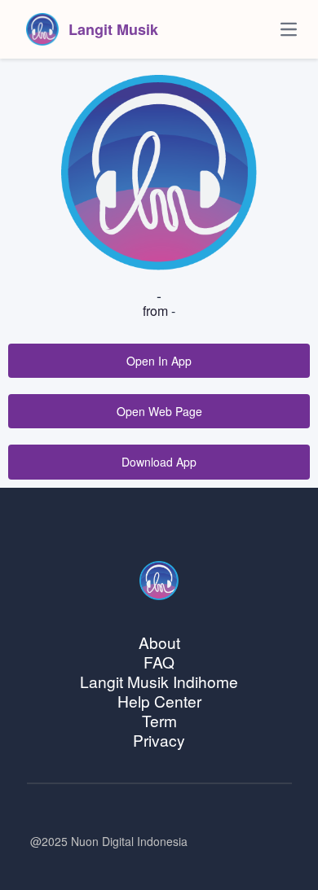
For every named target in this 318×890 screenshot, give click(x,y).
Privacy (159, 740)
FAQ (159, 662)
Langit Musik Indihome (159, 681)
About (159, 642)
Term (159, 720)
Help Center (159, 701)
